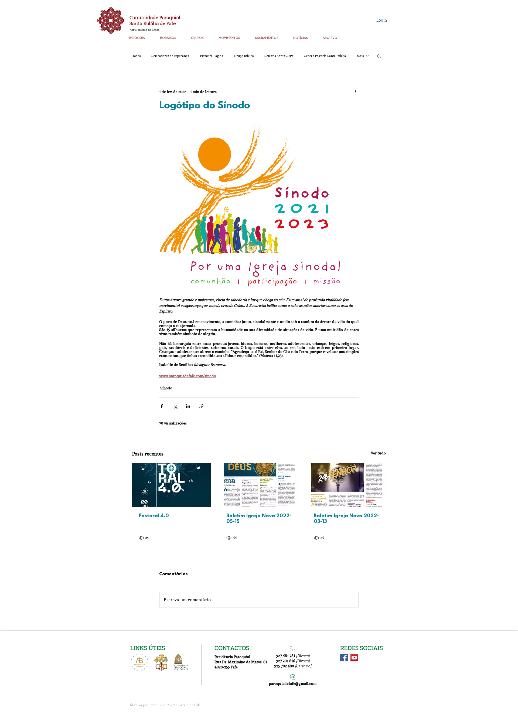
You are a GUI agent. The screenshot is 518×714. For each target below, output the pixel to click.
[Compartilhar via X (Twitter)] (175, 406)
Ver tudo (378, 452)
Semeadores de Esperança (170, 56)
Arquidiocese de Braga (145, 29)
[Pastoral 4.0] (171, 485)
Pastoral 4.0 (154, 516)
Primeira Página (211, 56)
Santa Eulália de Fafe (153, 23)
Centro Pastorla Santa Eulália (325, 56)
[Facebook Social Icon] (344, 657)
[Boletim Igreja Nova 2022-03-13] (346, 485)
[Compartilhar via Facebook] (161, 406)
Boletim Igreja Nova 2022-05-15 (258, 519)
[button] (142, 35)
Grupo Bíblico (244, 56)
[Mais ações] (355, 91)
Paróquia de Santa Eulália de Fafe (175, 705)
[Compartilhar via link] (201, 406)
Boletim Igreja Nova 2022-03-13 (346, 519)
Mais (360, 56)
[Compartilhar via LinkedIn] (188, 406)
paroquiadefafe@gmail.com (292, 683)
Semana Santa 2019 (278, 56)
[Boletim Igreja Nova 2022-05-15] (259, 485)
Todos (136, 56)
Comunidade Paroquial (155, 17)
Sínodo (166, 387)
